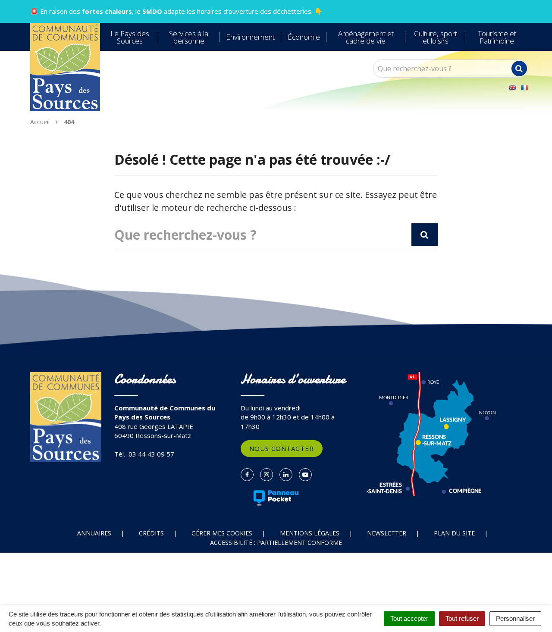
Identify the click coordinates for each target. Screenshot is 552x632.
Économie (304, 37)
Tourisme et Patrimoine (497, 37)
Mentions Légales (309, 533)
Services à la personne (188, 37)
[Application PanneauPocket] (276, 498)
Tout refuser (462, 618)
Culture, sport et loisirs (435, 37)
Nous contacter (281, 448)
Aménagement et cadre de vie (366, 37)
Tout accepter (409, 618)
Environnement (250, 37)
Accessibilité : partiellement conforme (276, 542)
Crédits (151, 533)
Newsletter (386, 533)
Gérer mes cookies (221, 533)
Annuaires (94, 533)
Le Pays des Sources (129, 37)
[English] (512, 87)
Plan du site (454, 533)
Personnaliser (515, 618)
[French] (524, 87)
